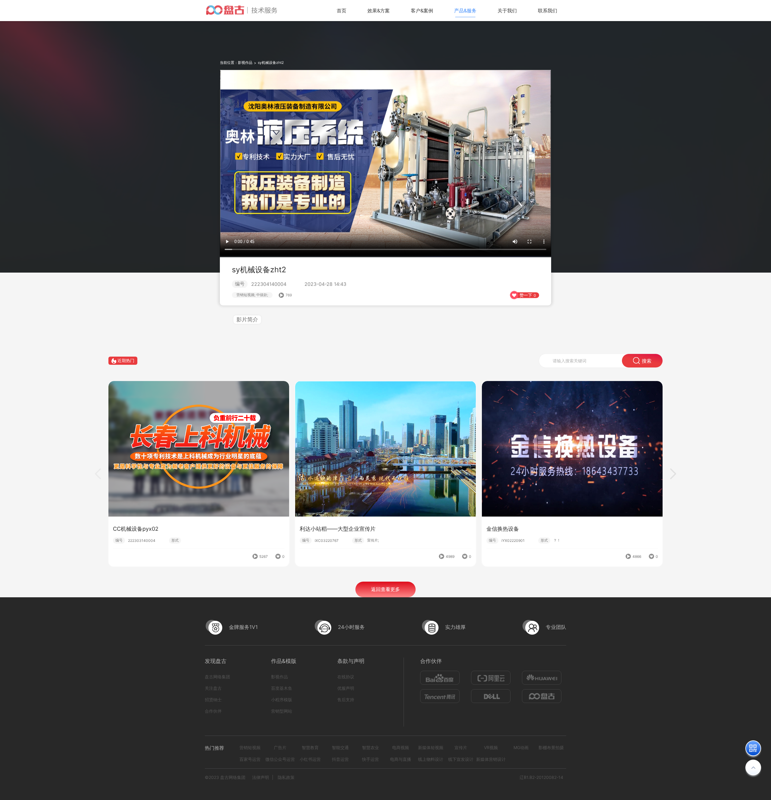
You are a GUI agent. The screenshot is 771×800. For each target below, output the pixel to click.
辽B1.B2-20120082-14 (541, 777)
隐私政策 (286, 777)
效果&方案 (378, 11)
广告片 (280, 747)
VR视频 (491, 747)
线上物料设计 (430, 759)
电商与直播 (400, 759)
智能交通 (340, 747)
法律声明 (260, 777)
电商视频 (400, 747)
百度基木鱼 (281, 688)
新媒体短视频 (430, 747)
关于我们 (507, 11)
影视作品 (245, 62)
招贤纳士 (213, 699)
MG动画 (521, 747)
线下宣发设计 (460, 759)
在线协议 (345, 676)
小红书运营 (310, 759)
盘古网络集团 (217, 676)
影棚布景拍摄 (551, 747)
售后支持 (345, 699)
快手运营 (370, 759)
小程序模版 (281, 699)
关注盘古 (213, 688)
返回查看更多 (385, 589)
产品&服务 (465, 11)
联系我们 (547, 11)
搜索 (646, 361)
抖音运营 (340, 759)
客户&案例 (422, 11)
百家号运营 (250, 759)
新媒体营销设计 (491, 759)
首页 (341, 11)
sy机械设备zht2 (271, 62)
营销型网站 (281, 711)
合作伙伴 (213, 711)
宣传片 (460, 747)
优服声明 (345, 688)
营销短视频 (250, 747)
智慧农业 (370, 747)
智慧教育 (310, 747)
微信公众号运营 (280, 759)
